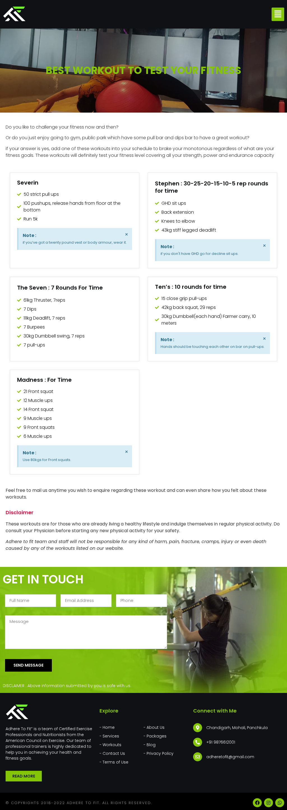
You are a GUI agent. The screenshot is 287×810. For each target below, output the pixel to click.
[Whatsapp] (279, 802)
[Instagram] (268, 802)
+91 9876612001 (220, 742)
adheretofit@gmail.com (230, 757)
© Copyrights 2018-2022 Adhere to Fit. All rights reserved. (79, 803)
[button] (278, 14)
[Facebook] (257, 802)
